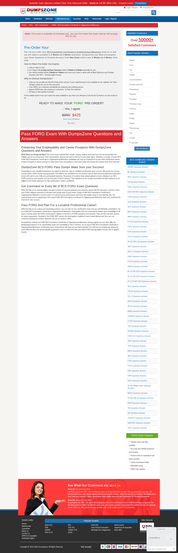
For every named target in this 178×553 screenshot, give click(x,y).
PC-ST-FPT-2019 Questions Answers (141, 276)
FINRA (132, 119)
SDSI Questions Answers (137, 326)
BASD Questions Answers (137, 351)
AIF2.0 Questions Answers (137, 306)
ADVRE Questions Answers (138, 167)
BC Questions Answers (136, 172)
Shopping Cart (148, 7)
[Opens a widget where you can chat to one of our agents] (161, 539)
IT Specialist (134, 143)
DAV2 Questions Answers (137, 256)
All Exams (49, 19)
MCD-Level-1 (119, 525)
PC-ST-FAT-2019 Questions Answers (141, 271)
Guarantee (77, 19)
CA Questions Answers (136, 182)
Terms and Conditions (71, 119)
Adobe (132, 60)
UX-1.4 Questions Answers (138, 296)
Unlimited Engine (28, 538)
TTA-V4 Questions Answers (138, 291)
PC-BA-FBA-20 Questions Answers (141, 398)
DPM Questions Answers (137, 376)
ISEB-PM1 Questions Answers (139, 423)
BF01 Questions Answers (137, 177)
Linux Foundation (136, 80)
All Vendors (38, 19)
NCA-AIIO (118, 530)
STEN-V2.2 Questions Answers (139, 336)
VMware (133, 109)
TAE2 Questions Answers (137, 341)
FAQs (86, 19)
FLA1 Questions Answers (137, 232)
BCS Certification (41, 25)
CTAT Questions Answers (137, 361)
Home (27, 19)
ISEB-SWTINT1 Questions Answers (141, 192)
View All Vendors (142, 148)
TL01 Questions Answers (137, 202)
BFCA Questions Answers (137, 212)
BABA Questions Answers (137, 311)
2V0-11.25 (49, 532)
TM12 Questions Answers (137, 428)
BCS (30, 25)
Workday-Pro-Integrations (101, 530)
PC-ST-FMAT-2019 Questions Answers (142, 281)
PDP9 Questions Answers (137, 403)
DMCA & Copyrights (29, 536)
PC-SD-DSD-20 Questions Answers (141, 242)
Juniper (132, 75)
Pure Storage (134, 128)
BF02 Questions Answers (137, 356)
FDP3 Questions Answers (137, 227)
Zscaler (132, 138)
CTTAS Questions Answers (137, 321)
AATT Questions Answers (137, 247)
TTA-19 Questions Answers (138, 237)
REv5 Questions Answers (137, 286)
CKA (46, 528)
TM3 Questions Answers (137, 346)
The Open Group (135, 104)
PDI (69, 525)
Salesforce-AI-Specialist (123, 528)
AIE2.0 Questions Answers (137, 301)
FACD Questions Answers (137, 381)
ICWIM (47, 530)
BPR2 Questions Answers (137, 217)
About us (25, 531)
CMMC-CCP (72, 530)
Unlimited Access (62, 19)
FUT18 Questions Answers (138, 261)
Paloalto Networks (136, 85)
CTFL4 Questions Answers (137, 366)
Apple (132, 114)
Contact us (26, 533)
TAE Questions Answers (136, 408)
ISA (131, 133)
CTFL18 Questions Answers (138, 222)
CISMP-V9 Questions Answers (139, 418)
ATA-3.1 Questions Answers (138, 251)
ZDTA (70, 532)
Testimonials (96, 19)
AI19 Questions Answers (137, 207)
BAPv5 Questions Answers (137, 393)
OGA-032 (94, 525)
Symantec (133, 99)
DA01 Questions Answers (137, 187)
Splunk (132, 123)
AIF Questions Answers (136, 413)
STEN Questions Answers (137, 197)
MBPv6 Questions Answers (138, 266)
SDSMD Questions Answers (138, 331)
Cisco (131, 65)
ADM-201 (48, 525)
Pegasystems (134, 89)
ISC (131, 70)
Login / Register (132, 7)
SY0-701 (71, 528)
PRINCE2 (133, 94)
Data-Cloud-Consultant (99, 528)
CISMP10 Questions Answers (139, 316)
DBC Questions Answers (137, 371)
